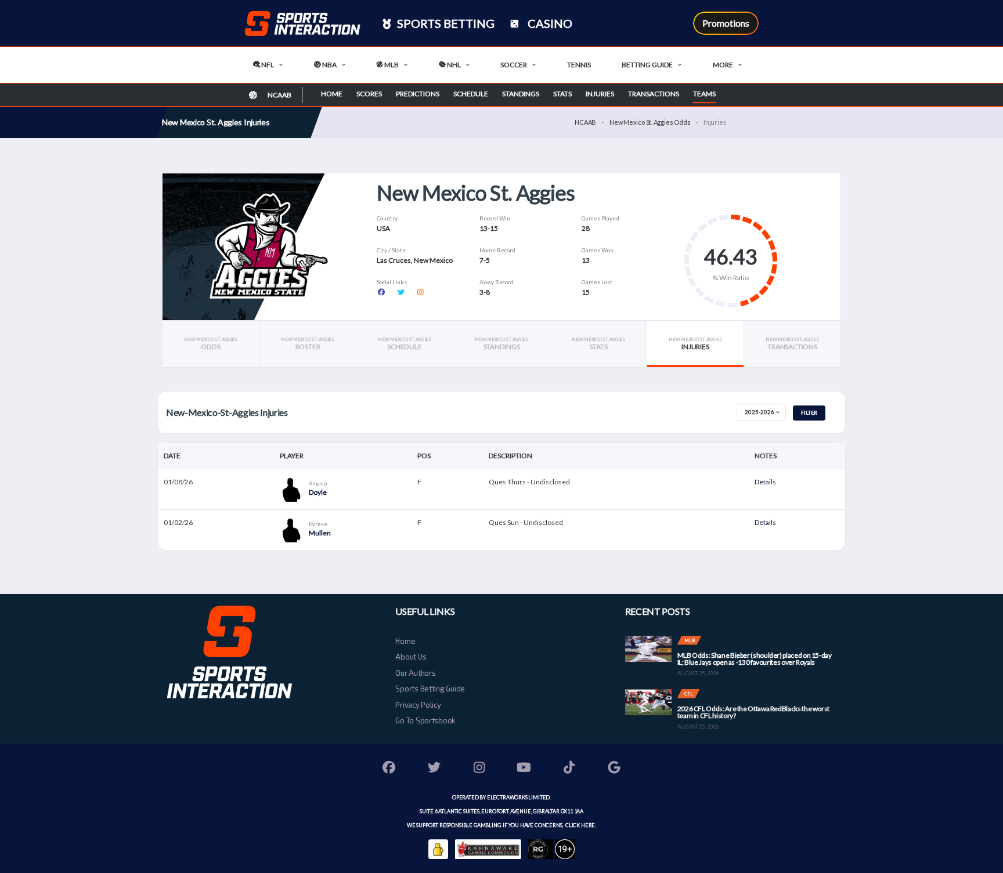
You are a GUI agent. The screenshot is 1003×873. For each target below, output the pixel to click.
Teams (704, 93)
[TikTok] (569, 769)
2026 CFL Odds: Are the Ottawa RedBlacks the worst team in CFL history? (753, 712)
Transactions (653, 93)
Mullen (320, 532)
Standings (520, 93)
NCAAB (585, 122)
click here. (580, 825)
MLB (391, 64)
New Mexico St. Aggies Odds (649, 122)
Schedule (470, 93)
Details (765, 481)
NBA (329, 64)
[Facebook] (389, 769)
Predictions (417, 93)
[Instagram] (479, 769)
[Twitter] (434, 769)
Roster (307, 343)
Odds (210, 343)
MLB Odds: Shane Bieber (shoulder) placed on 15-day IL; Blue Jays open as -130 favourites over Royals (754, 658)
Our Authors (415, 673)
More (723, 64)
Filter (809, 413)
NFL (267, 64)
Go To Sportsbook (425, 720)
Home (331, 93)
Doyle (318, 492)
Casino (548, 23)
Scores (369, 93)
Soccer (513, 64)
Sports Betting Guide (430, 688)
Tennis (579, 64)
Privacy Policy (418, 704)
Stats (562, 93)
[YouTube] (524, 769)
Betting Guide (647, 64)
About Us (410, 656)
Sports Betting (445, 23)
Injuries (600, 93)
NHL (453, 64)
